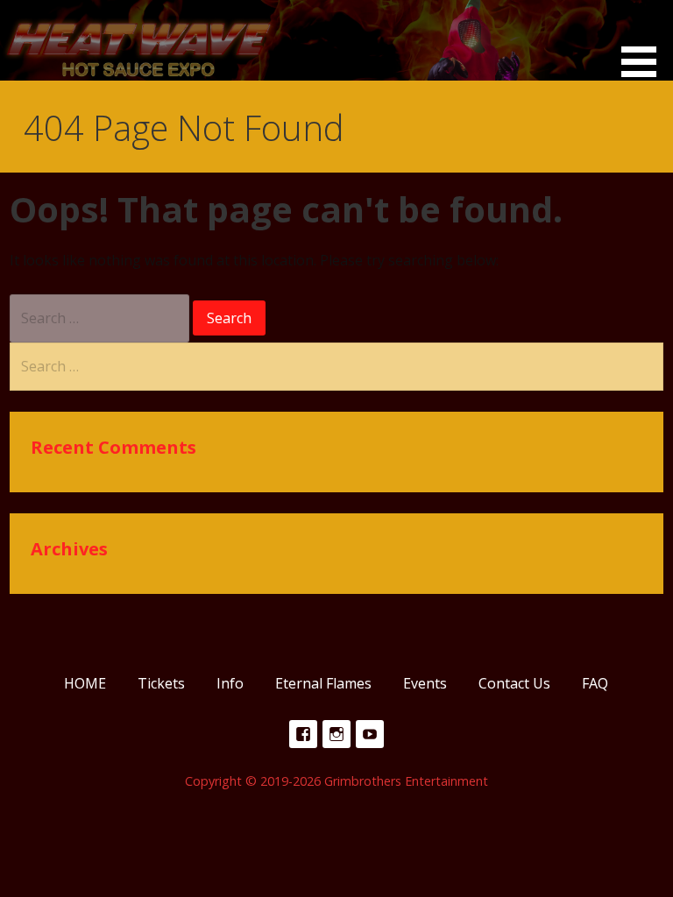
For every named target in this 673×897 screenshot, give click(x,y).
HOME (85, 683)
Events (425, 683)
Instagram (336, 734)
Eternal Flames (323, 683)
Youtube (370, 734)
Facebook (303, 734)
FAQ (595, 683)
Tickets (161, 683)
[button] (645, 41)
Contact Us (514, 683)
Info (230, 683)
